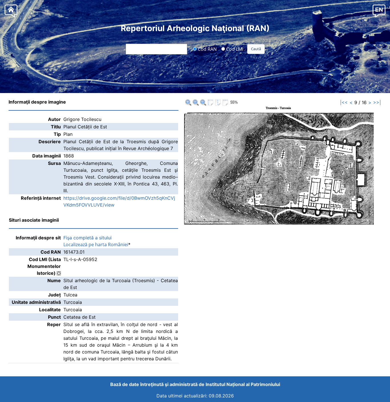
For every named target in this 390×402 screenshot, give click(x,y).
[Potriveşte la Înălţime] (217, 102)
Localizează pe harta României (95, 244)
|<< (344, 102)
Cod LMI (234, 49)
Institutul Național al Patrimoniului (243, 384)
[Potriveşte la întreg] (210, 102)
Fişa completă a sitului (87, 238)
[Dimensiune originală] (195, 102)
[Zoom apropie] (188, 102)
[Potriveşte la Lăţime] (225, 102)
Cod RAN (207, 49)
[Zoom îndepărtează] (203, 102)
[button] (379, 11)
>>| (377, 102)
